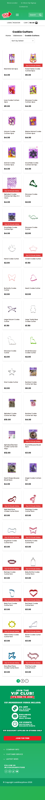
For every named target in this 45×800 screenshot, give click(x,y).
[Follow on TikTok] (13, 771)
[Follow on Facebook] (6, 771)
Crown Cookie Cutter (33, 259)
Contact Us (23, 7)
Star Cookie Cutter (11, 382)
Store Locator (12, 3)
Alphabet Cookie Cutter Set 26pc (10, 414)
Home (8, 35)
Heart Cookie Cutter (32, 288)
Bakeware (17, 35)
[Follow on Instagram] (10, 771)
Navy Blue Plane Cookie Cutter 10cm (11, 667)
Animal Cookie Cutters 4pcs (9, 164)
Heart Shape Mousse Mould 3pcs (11, 479)
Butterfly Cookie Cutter (10, 289)
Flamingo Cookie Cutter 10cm (31, 510)
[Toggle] (4, 750)
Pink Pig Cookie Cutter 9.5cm (30, 667)
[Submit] (40, 14)
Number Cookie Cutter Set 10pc (31, 383)
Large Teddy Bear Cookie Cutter (31, 320)
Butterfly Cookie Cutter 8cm (31, 542)
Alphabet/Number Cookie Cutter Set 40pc (11, 447)
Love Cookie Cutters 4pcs (11, 101)
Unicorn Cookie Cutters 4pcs (9, 132)
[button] (16, 15)
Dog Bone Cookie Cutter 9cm (10, 542)
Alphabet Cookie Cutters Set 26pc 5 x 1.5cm (11, 196)
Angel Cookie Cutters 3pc (33, 479)
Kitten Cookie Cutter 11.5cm (33, 636)
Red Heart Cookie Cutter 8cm (31, 604)
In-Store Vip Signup (28, 3)
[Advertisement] (19, 789)
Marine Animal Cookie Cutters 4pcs (33, 132)
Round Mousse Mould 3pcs (33, 446)
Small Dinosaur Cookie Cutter (30, 352)
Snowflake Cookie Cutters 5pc (10, 228)
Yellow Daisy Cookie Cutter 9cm (11, 636)
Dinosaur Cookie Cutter (31, 195)
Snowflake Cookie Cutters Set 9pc (31, 164)
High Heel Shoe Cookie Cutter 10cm (11, 510)
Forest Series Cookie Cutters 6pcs (32, 70)
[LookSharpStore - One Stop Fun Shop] (7, 15)
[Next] (27, 681)
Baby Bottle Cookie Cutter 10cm (32, 573)
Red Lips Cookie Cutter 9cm (9, 573)
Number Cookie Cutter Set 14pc (31, 414)
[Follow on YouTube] (17, 771)
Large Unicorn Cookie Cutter (11, 320)
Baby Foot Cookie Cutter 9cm (10, 604)
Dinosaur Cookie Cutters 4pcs (31, 101)
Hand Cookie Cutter (11, 259)
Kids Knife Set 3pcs (11, 69)
